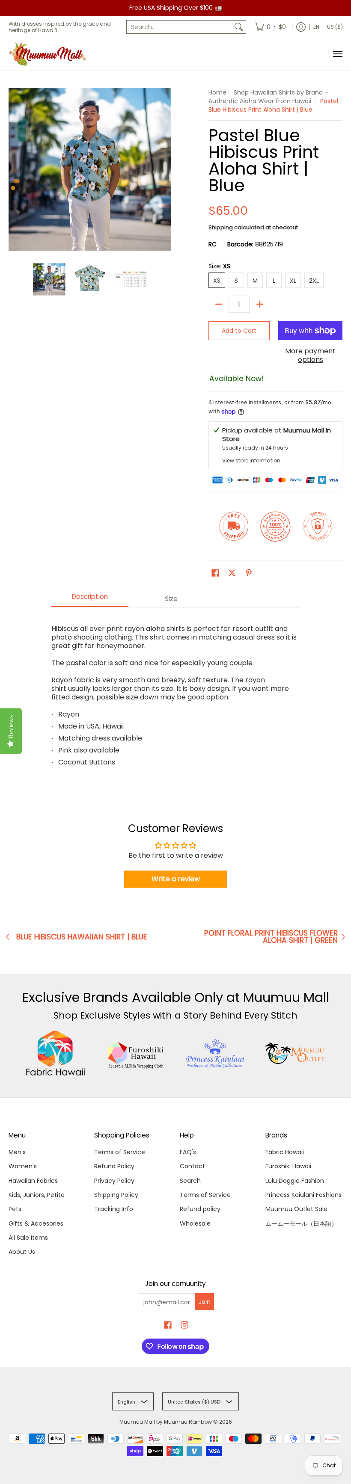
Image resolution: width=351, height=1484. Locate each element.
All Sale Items (28, 1237)
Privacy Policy (114, 1180)
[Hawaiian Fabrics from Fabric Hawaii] (56, 1053)
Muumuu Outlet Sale (296, 1209)
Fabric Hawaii (284, 1152)
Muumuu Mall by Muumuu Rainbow (165, 1421)
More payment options (310, 355)
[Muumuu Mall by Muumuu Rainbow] (49, 54)
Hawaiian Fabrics (33, 1180)
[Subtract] (218, 304)
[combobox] (179, 27)
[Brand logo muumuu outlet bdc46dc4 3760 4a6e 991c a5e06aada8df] (295, 1053)
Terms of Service (119, 1152)
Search (190, 1180)
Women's (23, 1166)
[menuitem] (270, 27)
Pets (15, 1209)
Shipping (220, 227)
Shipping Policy (116, 1195)
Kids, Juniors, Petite (37, 1195)
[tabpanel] (175, 692)
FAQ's (188, 1152)
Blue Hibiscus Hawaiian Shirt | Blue (81, 937)
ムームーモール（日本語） (301, 1223)
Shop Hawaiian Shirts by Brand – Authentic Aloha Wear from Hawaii (268, 96)
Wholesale (195, 1223)
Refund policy (200, 1209)
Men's (17, 1152)
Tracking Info (113, 1209)
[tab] (89, 599)
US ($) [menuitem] (335, 26)
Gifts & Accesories (36, 1223)
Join (205, 1301)
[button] (215, 573)
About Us (22, 1251)
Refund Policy (114, 1166)
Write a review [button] (176, 879)
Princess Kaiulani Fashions (303, 1195)
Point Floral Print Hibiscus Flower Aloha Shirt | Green (271, 937)
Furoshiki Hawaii (288, 1166)
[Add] (260, 304)
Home (217, 92)
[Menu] (337, 54)
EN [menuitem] (316, 26)
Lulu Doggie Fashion (294, 1180)
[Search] (239, 27)
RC (212, 244)
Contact (192, 1166)
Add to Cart (239, 330)
